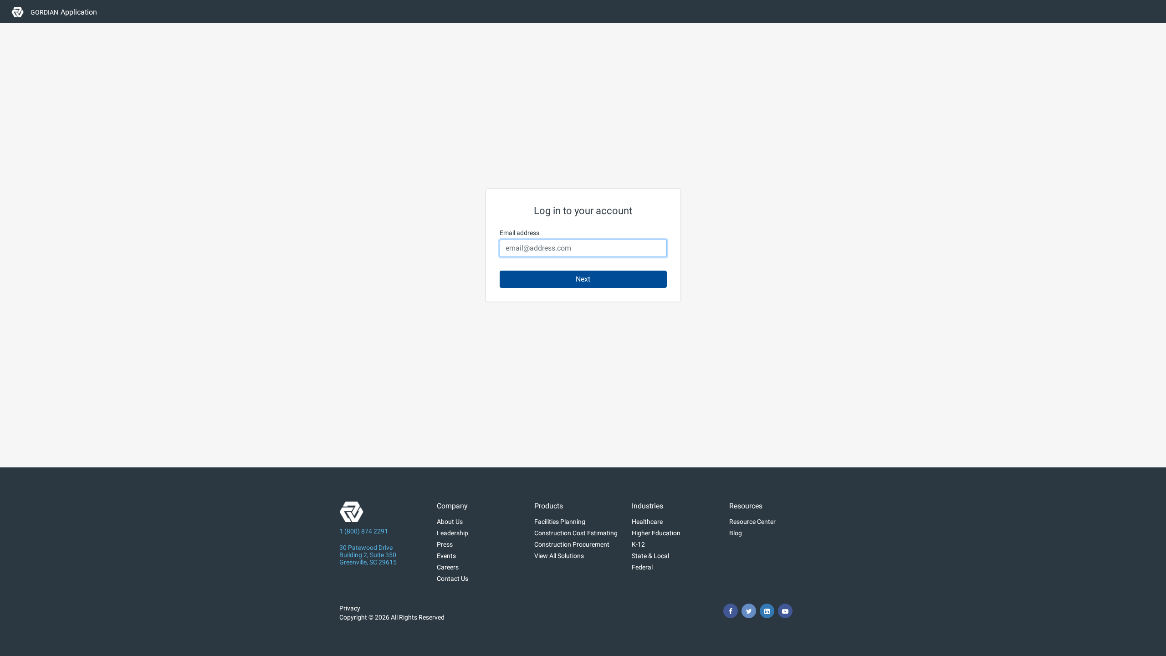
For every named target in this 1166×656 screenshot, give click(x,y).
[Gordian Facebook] (730, 611)
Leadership (452, 533)
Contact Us (452, 578)
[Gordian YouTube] (785, 611)
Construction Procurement (571, 544)
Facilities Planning (559, 521)
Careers (448, 567)
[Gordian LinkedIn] (767, 611)
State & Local (650, 555)
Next (583, 279)
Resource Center (752, 521)
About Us (450, 521)
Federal (642, 567)
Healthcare (647, 521)
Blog (735, 533)
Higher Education (656, 533)
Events (446, 555)
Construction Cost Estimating (576, 533)
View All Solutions (559, 555)
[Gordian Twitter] (749, 611)
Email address (519, 232)
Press (445, 544)
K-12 (638, 544)
